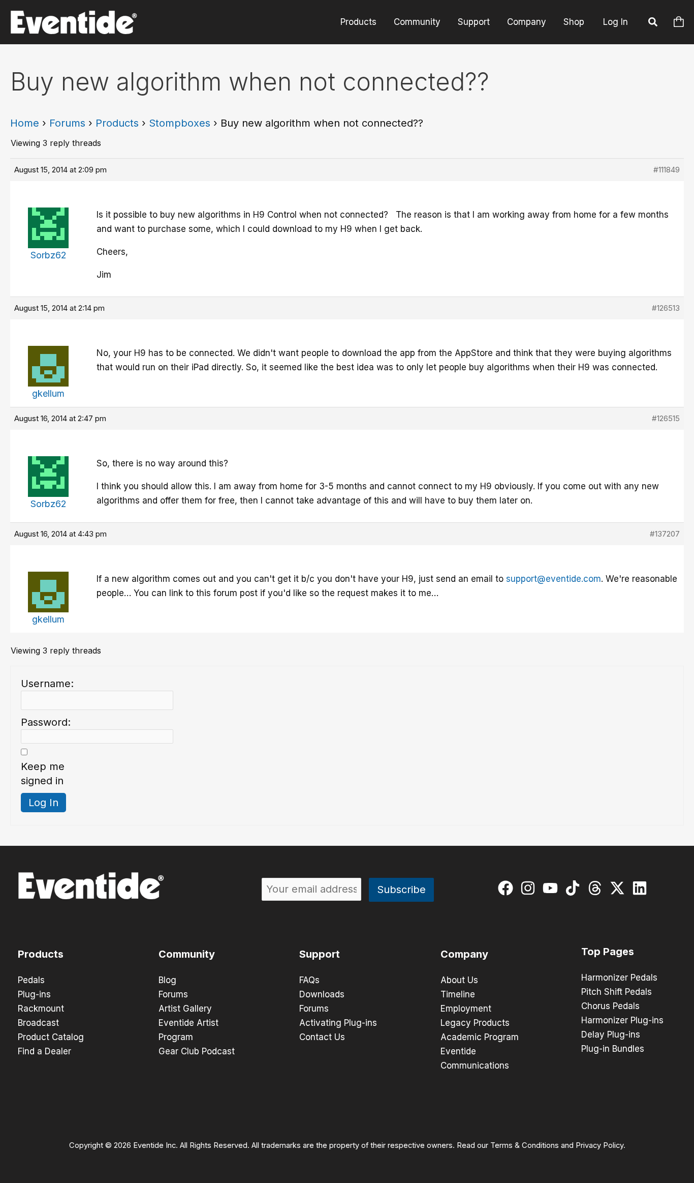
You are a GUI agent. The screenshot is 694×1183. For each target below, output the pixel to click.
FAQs (309, 980)
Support (474, 22)
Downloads (321, 994)
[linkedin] (642, 888)
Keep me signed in (43, 773)
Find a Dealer (44, 1051)
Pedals (31, 980)
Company (526, 22)
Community (417, 22)
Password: (46, 722)
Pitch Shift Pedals (616, 992)
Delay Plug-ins (610, 1034)
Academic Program (479, 1037)
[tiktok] (575, 888)
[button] (653, 23)
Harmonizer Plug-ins (622, 1020)
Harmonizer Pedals (619, 977)
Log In (615, 22)
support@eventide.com (553, 579)
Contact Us (322, 1037)
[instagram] (530, 888)
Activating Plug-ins (338, 1023)
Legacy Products (475, 1023)
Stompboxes (179, 123)
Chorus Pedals (610, 1006)
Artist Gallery (185, 1008)
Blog (167, 980)
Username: (47, 683)
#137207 (665, 534)
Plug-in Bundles (612, 1049)
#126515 (666, 418)
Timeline (457, 994)
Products (358, 22)
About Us (459, 980)
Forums (67, 123)
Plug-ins (34, 994)
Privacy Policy (599, 1145)
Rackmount (41, 1008)
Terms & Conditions (524, 1145)
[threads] (597, 888)
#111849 (666, 169)
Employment (465, 1008)
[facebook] (508, 888)
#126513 (666, 308)
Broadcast (38, 1023)
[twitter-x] (619, 888)
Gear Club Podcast (197, 1051)
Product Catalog (51, 1037)
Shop (573, 22)
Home (24, 123)
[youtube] (552, 888)
